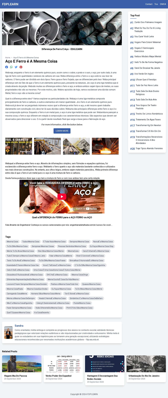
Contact (148, 4)
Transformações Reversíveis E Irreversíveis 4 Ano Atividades (149, 140)
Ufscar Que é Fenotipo (146, 79)
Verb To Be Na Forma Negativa (148, 62)
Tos (156, 4)
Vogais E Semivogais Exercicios (144, 49)
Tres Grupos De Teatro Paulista (146, 107)
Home (7, 58)
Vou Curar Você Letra (144, 36)
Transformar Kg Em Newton (148, 125)
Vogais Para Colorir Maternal (147, 42)
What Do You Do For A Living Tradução (147, 29)
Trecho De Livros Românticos (149, 114)
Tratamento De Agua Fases (148, 119)
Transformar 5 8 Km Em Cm (148, 131)
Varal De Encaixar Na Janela (147, 68)
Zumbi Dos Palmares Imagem (148, 22)
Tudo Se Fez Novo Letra (147, 85)
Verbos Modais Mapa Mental (147, 56)
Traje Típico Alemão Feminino (149, 148)
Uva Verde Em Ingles (144, 74)
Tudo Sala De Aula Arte (146, 99)
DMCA (163, 4)
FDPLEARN (10, 4)
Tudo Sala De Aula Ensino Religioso (147, 93)
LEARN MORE (62, 131)
